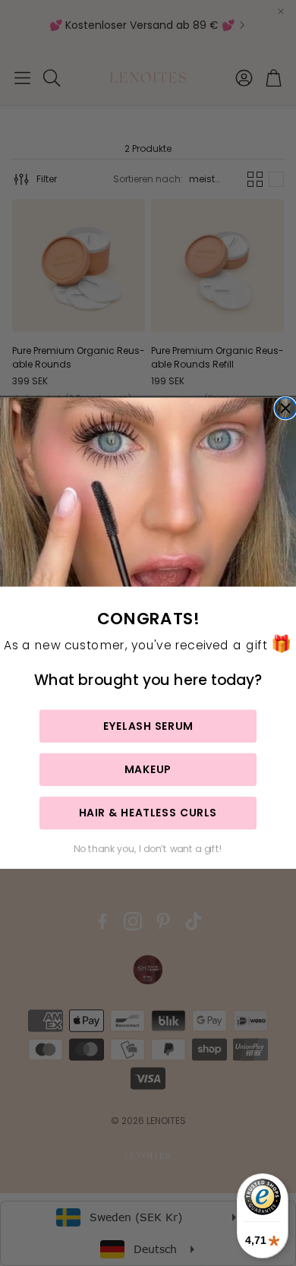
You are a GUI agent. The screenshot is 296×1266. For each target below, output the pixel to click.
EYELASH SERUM (148, 725)
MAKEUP (148, 768)
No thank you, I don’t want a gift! (148, 847)
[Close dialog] (285, 407)
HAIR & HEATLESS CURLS (148, 812)
